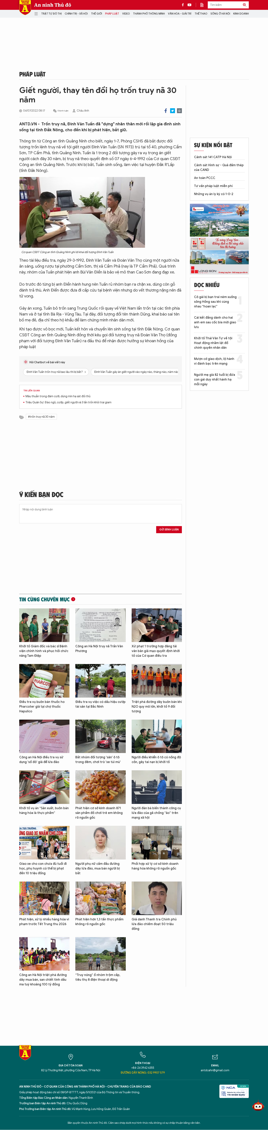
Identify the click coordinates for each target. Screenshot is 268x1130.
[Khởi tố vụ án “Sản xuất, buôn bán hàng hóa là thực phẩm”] (44, 787)
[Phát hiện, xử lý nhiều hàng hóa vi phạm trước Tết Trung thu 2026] (44, 898)
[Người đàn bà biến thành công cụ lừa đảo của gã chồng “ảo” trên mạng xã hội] (157, 787)
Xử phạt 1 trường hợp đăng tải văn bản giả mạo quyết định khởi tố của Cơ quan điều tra (156, 651)
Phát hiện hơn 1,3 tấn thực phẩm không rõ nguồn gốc (99, 921)
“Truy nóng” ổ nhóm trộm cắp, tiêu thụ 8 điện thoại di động (97, 977)
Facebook (165, 110)
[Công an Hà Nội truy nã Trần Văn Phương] (100, 625)
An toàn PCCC (204, 178)
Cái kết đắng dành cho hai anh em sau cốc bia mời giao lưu (215, 322)
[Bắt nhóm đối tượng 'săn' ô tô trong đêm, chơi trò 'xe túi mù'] (100, 736)
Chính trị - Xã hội (76, 13)
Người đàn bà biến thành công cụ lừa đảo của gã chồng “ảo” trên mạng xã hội (156, 813)
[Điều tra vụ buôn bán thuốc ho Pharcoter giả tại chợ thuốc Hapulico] (44, 681)
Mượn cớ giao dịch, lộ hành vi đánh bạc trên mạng (214, 361)
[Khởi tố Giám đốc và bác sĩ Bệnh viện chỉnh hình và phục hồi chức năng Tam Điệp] (44, 625)
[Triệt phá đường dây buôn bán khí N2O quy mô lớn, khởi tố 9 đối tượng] (157, 681)
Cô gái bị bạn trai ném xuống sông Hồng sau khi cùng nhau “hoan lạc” (215, 301)
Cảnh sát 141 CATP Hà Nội (213, 157)
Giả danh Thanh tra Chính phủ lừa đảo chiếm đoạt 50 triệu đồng (154, 924)
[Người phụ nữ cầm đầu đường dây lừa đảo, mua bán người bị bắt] (100, 842)
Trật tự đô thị (51, 13)
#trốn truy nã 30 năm (41, 416)
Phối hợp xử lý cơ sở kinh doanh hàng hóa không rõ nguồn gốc (155, 866)
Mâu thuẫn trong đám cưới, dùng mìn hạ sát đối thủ (58, 396)
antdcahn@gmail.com (215, 1070)
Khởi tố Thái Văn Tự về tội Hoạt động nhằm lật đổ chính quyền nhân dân (213, 343)
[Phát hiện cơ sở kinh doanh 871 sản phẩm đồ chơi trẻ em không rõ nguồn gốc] (100, 787)
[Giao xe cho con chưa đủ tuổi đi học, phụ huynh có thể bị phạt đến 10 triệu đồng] (44, 842)
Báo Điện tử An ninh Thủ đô (25, 7)
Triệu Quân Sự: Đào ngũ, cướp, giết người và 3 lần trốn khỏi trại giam (68, 402)
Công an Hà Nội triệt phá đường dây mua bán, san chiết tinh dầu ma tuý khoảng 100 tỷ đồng (43, 979)
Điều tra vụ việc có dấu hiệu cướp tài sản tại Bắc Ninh (100, 704)
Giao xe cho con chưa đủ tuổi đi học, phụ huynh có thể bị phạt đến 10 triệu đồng (43, 868)
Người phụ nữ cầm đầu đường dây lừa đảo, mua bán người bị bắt (97, 868)
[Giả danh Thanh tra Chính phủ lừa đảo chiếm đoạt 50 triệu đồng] (157, 898)
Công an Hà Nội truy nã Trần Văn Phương (99, 648)
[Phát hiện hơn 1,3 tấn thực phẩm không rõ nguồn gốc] (100, 898)
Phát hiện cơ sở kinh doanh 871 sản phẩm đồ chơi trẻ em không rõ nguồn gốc (99, 813)
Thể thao (201, 13)
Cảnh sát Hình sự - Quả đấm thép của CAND (219, 167)
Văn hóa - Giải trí (179, 13)
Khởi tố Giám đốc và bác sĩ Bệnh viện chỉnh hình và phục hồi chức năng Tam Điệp (43, 651)
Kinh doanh (241, 13)
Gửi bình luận (169, 529)
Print (179, 110)
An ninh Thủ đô (52, 5)
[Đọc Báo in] (204, 5)
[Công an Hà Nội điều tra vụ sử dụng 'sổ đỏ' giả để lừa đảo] (44, 736)
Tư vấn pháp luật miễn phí (213, 186)
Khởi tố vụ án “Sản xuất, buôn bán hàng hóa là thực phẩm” (44, 810)
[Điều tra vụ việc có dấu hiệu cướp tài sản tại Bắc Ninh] (100, 681)
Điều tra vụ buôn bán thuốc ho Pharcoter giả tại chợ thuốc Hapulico (42, 706)
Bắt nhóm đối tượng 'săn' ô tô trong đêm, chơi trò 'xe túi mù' (98, 759)
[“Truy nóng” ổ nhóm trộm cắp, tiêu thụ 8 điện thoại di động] (100, 954)
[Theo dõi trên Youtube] (189, 5)
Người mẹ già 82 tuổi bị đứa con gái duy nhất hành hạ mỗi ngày (214, 379)
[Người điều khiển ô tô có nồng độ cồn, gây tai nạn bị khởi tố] (157, 736)
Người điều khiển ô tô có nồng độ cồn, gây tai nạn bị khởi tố (156, 759)
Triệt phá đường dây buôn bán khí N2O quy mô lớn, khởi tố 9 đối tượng (157, 706)
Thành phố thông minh (149, 13)
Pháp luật (112, 13)
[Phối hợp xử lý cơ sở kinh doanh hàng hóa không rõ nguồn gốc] (157, 842)
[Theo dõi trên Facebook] (183, 5)
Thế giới (96, 13)
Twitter (172, 110)
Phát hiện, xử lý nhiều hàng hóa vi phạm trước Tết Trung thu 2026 (44, 921)
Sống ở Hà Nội (220, 13)
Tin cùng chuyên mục (44, 599)
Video (126, 13)
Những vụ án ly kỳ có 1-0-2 (213, 194)
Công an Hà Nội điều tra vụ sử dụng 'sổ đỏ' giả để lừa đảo (41, 759)
